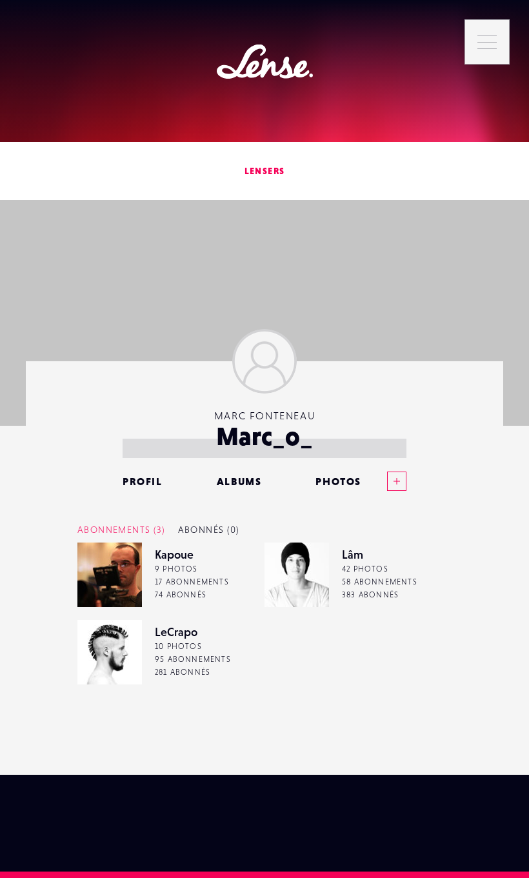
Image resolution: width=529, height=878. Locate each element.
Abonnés (208, 529)
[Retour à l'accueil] (265, 62)
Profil (143, 481)
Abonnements (121, 529)
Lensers (265, 171)
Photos (338, 481)
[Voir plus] (383, 481)
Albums (239, 481)
